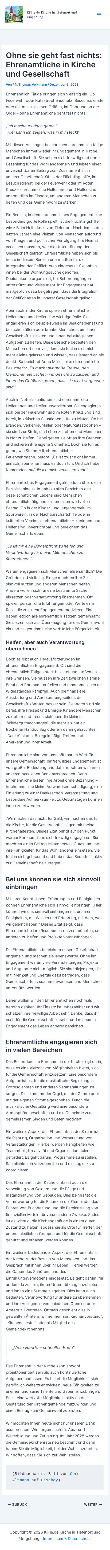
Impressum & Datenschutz (67, 1538)
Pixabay (49, 1480)
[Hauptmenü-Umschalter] (99, 14)
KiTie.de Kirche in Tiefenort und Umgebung (52, 14)
